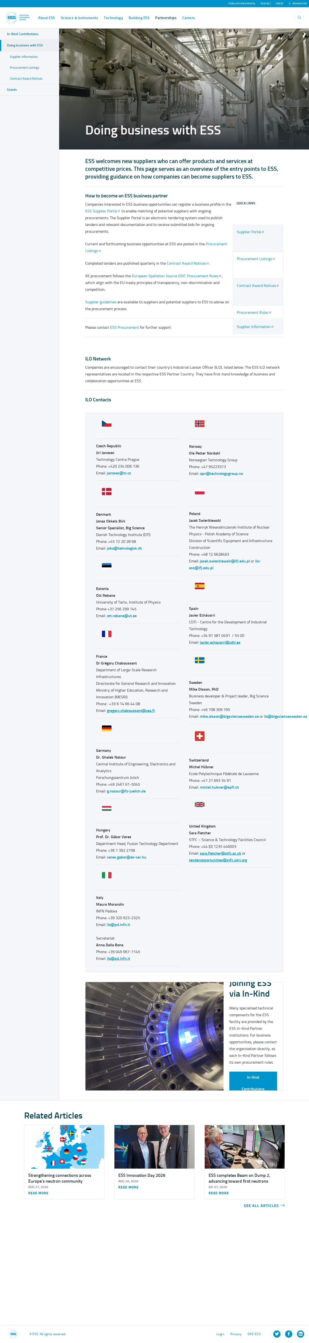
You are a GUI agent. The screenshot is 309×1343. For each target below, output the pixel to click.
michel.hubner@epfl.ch (219, 787)
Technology (113, 18)
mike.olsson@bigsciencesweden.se (229, 716)
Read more (38, 1193)
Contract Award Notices (256, 285)
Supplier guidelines (100, 302)
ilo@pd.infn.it (118, 924)
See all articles (261, 1205)
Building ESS (139, 18)
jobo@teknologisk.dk (124, 548)
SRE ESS (254, 1334)
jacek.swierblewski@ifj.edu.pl (225, 561)
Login (220, 1334)
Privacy (236, 1334)
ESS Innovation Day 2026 (141, 1175)
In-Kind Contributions (253, 1083)
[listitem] (277, 1334)
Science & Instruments (79, 18)
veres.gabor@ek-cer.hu (126, 857)
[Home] (17, 18)
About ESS (46, 18)
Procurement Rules (252, 312)
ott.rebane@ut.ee (122, 615)
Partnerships (165, 18)
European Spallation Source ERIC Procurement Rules (175, 276)
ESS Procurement (124, 327)
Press (279, 3)
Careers (188, 18)
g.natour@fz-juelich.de (126, 791)
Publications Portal (242, 3)
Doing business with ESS (25, 45)
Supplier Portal (249, 232)
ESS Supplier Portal (101, 211)
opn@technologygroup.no (221, 473)
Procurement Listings (254, 258)
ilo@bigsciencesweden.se (285, 716)
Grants (12, 90)
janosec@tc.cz (119, 473)
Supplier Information (254, 326)
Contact (265, 3)
